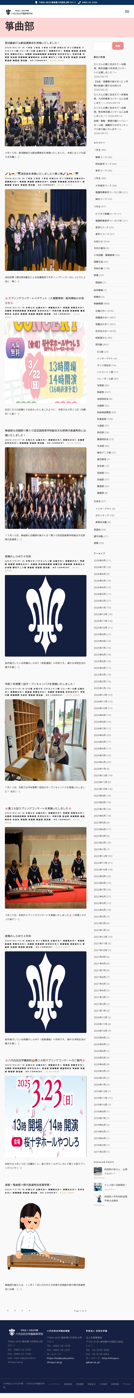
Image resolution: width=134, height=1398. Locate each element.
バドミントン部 (44, 561)
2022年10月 (100, 869)
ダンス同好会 (74, 47)
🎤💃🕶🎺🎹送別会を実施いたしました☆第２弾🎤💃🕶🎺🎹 (41, 174)
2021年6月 (100, 977)
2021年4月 (100, 990)
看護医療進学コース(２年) (108, 192)
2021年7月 (100, 970)
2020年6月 (100, 1050)
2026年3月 (100, 594)
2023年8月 (100, 802)
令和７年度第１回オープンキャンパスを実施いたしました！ (40, 684)
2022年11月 (100, 862)
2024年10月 (100, 708)
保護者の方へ (56, 51)
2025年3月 (100, 674)
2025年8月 (100, 641)
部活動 (24, 60)
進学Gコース (102, 227)
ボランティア (102, 515)
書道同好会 (34, 57)
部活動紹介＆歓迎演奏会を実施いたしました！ (32, 43)
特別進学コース (103, 163)
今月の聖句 (99, 248)
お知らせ (61, 47)
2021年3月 (100, 997)
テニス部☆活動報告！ (115, 1184)
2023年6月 (100, 815)
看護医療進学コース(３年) (108, 220)
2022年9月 (100, 876)
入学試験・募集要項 (104, 255)
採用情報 (98, 290)
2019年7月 (100, 1118)
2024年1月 (100, 768)
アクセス (127, 1384)
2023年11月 (100, 782)
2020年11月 (100, 1024)
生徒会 (16, 185)
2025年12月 (100, 614)
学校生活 (91, 1384)
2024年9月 (100, 715)
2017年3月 (100, 1151)
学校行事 (77, 54)
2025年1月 (100, 688)
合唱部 (28, 54)
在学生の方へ (65, 54)
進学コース (101, 170)
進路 (96, 543)
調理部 (16, 60)
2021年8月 (100, 963)
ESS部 (52, 47)
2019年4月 (100, 1138)
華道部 (8, 60)
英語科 (97, 529)
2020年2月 (100, 1077)
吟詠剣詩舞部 (40, 54)
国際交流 (57, 564)
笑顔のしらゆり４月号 (18, 936)
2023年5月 (100, 822)
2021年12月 (100, 936)
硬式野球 (101, 459)
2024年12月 (100, 694)
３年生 (45, 47)
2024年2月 (100, 762)
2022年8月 (100, 882)
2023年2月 (100, 842)
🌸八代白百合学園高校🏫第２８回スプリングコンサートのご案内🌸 (45, 1060)
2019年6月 (100, 1124)
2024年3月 (100, 755)
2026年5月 (100, 580)
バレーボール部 (28, 51)
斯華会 (97, 296)
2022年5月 (100, 903)
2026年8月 (100, 560)
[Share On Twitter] (93, 156)
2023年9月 (100, 795)
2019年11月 (100, 1097)
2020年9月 (100, 1037)
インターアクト (105, 358)
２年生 (37, 47)
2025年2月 (100, 681)
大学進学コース (103, 185)
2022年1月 (100, 930)
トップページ (54, 1384)
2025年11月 (100, 620)
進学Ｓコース (102, 234)
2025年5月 (100, 661)
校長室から (79, 564)
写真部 (67, 51)
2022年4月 (100, 909)
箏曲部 (74, 57)
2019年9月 (100, 1111)
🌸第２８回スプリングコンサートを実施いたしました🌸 (38, 808)
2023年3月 (100, 835)
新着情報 (22, 57)
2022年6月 (100, 896)
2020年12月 (100, 1017)
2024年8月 (100, 721)
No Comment (38, 60)
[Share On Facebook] (88, 156)
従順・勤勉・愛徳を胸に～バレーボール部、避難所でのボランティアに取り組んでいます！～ (111, 125)
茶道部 (82, 57)
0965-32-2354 (89, 2)
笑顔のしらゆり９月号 (18, 556)
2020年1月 (100, 1084)
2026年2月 (100, 600)
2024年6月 (100, 735)
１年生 (29, 47)
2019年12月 (100, 1091)
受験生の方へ (17, 54)
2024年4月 (100, 748)
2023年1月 (100, 849)
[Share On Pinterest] (98, 156)
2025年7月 (100, 647)
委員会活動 (101, 522)
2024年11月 (100, 701)
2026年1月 (100, 607)
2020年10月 (100, 1030)
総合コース (101, 198)
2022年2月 (100, 923)
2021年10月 (100, 950)
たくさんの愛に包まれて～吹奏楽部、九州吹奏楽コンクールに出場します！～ (111, 98)
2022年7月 (100, 889)
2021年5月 (100, 983)
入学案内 (103, 1384)
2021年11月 (100, 943)
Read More (57, 60)
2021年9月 (100, 956)
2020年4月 (100, 1064)
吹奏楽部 (52, 54)
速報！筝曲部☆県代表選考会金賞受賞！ (28, 1185)
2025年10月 (100, 627)
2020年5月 (100, 1057)
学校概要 (80, 1384)
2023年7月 (100, 809)
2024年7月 (100, 728)
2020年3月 (100, 1071)
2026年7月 (100, 567)
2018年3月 (100, 1145)
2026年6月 (100, 574)
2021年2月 (100, 1004)
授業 (96, 275)
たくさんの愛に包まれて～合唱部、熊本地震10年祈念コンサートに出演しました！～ (110, 68)
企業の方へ (42, 51)
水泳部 (44, 57)
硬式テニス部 (55, 57)
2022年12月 (100, 856)
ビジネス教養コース (105, 213)
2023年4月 (100, 829)
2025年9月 (100, 634)
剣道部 (75, 51)
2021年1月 (100, 1010)
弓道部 (100, 425)
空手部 (66, 57)
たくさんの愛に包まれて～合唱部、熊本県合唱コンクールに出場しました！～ (111, 111)
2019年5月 (100, 1131)
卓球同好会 (103, 398)
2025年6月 (100, 654)
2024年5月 (100, 741)
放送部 (13, 57)
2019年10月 (100, 1104)
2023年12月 (100, 775)
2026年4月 (100, 587)
